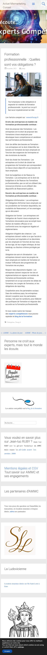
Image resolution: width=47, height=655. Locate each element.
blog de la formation (34, 408)
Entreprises (10, 322)
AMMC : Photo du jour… (35, 333)
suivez (12, 511)
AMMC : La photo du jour (11, 333)
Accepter (7, 651)
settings (21, 647)
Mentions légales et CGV (21, 468)
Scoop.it (18, 322)
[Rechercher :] (20, 423)
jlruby (23, 68)
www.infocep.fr (32, 117)
